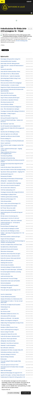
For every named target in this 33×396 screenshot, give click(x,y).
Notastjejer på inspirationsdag (8, 158)
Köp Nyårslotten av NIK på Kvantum (9, 246)
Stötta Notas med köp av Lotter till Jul (9, 352)
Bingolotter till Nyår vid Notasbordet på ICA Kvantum (13, 87)
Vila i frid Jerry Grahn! (5, 311)
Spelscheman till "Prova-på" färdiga (9, 278)
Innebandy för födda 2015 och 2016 (9, 334)
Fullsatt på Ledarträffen (6, 69)
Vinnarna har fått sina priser (7, 93)
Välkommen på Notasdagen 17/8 (8, 199)
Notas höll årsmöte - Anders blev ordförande (11, 220)
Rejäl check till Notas (5, 115)
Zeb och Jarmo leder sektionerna (8, 187)
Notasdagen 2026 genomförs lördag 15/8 (10, 59)
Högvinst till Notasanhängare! (8, 238)
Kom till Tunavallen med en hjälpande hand (10, 126)
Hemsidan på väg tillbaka (6, 155)
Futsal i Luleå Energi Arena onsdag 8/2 (10, 329)
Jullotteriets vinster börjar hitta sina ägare (10, 253)
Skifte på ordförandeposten (7, 260)
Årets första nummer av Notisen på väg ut (10, 236)
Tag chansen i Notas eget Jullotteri (9, 338)
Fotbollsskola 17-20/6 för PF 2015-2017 (10, 218)
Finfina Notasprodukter (6, 201)
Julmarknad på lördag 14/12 (7, 174)
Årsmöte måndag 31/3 (6, 138)
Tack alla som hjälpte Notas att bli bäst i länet (11, 244)
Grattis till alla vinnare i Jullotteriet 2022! (10, 336)
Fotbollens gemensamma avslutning (9, 196)
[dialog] (16, 387)
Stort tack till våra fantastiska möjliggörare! (11, 106)
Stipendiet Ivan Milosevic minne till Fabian (10, 136)
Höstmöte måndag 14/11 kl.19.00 (8, 354)
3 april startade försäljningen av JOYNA (10, 228)
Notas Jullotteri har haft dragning (8, 95)
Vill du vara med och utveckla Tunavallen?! (10, 185)
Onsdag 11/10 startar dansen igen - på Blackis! (11, 269)
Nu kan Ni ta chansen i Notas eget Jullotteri (11, 258)
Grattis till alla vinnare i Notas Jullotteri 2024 (11, 167)
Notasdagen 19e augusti (6, 287)
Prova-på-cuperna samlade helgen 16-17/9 (10, 289)
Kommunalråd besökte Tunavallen (8, 61)
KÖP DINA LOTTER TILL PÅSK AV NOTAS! (10, 73)
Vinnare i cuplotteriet (5, 143)
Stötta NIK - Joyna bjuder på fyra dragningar (11, 183)
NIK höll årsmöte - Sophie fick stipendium (10, 76)
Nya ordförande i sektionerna (7, 347)
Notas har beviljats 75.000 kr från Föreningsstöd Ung (13, 169)
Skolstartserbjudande (6, 283)
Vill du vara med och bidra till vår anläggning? (11, 82)
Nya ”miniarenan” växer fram (7, 123)
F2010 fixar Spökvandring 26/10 (8, 190)
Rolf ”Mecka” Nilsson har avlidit (8, 208)
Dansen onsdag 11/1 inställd (7, 331)
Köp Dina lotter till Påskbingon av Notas (10, 131)
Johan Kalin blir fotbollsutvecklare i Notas (10, 71)
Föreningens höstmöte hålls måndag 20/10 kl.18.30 (13, 111)
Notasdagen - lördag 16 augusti (8, 113)
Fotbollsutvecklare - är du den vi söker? (10, 85)
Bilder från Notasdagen (6, 370)
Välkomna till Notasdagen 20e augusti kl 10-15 (11, 372)
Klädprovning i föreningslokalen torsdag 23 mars (12, 322)
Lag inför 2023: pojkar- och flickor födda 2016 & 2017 (13, 375)
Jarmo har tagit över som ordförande (9, 134)
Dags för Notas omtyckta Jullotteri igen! (10, 97)
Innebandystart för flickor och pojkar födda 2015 (12, 350)
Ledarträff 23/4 (4, 309)
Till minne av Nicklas (5, 325)
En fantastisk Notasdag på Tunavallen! (9, 285)
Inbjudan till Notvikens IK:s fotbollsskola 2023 (11, 299)
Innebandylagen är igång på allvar (8, 194)
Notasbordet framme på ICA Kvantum (9, 249)
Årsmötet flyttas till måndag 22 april (9, 226)
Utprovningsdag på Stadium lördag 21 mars (11, 78)
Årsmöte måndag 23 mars (7, 80)
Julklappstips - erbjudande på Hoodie (9, 180)
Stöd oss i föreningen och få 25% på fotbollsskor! (12, 140)
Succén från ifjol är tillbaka (7, 104)
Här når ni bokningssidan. (22, 40)
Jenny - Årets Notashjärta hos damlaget (10, 109)
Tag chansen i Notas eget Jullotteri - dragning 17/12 (12, 171)
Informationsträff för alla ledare (8, 316)
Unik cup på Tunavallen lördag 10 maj (9, 118)
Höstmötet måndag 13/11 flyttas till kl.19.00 (11, 267)
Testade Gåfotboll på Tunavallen (8, 296)
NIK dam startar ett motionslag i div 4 (9, 216)
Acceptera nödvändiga (13, 393)
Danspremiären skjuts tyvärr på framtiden (10, 280)
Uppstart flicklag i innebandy (7, 356)
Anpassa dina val (6, 389)
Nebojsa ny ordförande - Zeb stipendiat (10, 318)
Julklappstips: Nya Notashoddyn (8, 340)
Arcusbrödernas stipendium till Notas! (9, 100)
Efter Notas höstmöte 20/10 (7, 102)
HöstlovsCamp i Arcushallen (7, 265)
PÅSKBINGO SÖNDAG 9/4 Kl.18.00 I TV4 (10, 313)
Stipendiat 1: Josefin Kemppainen (8, 345)
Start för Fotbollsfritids (6, 294)
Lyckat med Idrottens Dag (7, 276)
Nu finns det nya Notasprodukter (8, 210)
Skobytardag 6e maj (5, 307)
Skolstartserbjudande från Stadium (9, 205)
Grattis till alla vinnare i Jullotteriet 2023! (10, 256)
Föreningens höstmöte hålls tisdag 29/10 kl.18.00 (12, 192)
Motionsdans (4, 359)
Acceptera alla (26, 393)
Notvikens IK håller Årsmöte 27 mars (9, 327)
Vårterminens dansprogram (7, 251)
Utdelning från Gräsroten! (6, 262)
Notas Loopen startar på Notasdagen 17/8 (10, 203)
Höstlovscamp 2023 (5, 274)
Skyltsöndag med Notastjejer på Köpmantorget (12, 178)
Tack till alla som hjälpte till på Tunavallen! (10, 304)
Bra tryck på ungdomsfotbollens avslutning (11, 271)
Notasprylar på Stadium (6, 176)
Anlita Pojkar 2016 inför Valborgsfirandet (10, 63)
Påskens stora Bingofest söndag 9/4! (9, 320)
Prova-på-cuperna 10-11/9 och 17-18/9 (9, 364)
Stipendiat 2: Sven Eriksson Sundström (10, 343)
